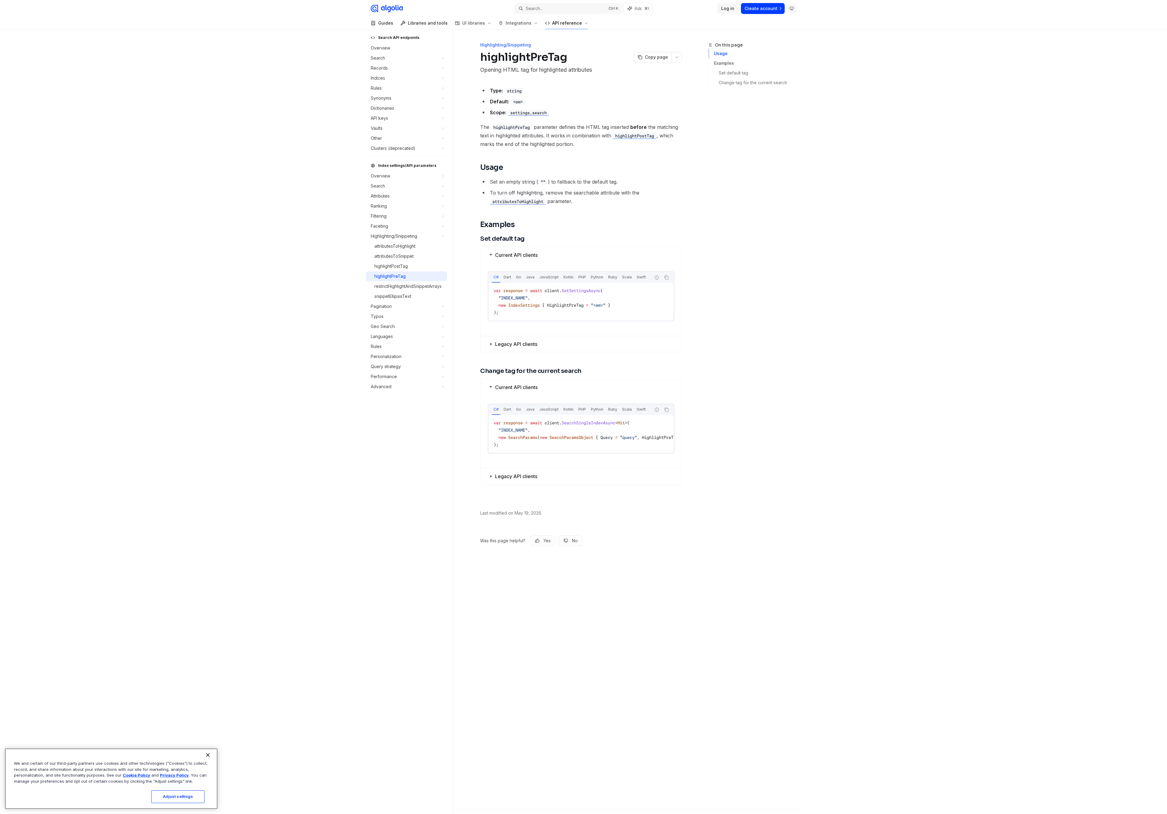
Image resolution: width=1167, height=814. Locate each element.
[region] (111, 778)
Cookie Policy (136, 775)
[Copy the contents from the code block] (666, 277)
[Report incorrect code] (657, 277)
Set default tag (733, 72)
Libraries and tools (428, 23)
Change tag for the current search (753, 82)
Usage (721, 53)
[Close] (208, 755)
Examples (724, 63)
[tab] (496, 277)
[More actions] (677, 57)
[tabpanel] (581, 301)
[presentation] (581, 434)
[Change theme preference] (791, 8)
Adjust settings (178, 796)
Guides (385, 23)
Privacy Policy (174, 775)
